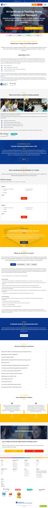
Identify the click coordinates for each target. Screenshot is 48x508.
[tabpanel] (24, 291)
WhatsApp (2, 481)
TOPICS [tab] (28, 264)
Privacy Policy (24, 506)
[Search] (35, 1)
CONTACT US (16, 1)
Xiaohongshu (3, 486)
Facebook (2, 483)
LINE (1, 482)
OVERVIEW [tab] (13, 264)
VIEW (24, 435)
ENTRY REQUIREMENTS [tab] (20, 264)
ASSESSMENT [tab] (34, 264)
